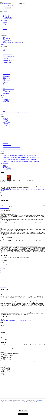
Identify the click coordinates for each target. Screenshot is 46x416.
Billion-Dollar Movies (7, 168)
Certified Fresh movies (7, 28)
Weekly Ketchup (6, 125)
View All (2, 68)
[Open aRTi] (1, 2)
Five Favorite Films (6, 122)
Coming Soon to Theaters (8, 17)
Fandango (5, 22)
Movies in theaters (3, 13)
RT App (2, 114)
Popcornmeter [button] (17, 182)
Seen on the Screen (6, 167)
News (5, 114)
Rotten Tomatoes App (7, 169)
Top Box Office (6, 16)
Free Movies (5, 166)
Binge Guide (5, 119)
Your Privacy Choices (23, 410)
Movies (5, 11)
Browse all (5, 29)
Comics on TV (6, 120)
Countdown (5, 121)
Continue (23, 413)
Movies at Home (3, 20)
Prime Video (5, 25)
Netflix (4, 23)
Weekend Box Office (7, 124)
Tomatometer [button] (4, 182)
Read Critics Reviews (4, 208)
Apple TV (5, 24)
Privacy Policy (39, 400)
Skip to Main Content (4, 0)
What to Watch (6, 33)
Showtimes (6, 163)
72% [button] (1, 182)
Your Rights (37, 401)
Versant (9, 400)
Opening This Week (6, 15)
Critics (4, 6)
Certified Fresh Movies (7, 18)
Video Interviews (6, 123)
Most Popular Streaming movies (9, 26)
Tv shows (2, 44)
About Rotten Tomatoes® (8, 5)
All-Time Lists (5, 118)
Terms (23, 400)
